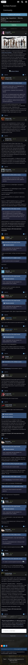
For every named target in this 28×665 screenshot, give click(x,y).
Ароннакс (8, 441)
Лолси (7, 295)
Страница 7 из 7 (14, 28)
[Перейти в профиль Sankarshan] (2, 139)
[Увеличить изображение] (14, 42)
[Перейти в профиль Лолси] (2, 296)
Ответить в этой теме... (10, 631)
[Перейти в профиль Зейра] (2, 501)
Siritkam (7, 237)
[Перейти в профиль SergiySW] (2, 32)
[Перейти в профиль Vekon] (2, 375)
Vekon (7, 375)
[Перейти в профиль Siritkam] (2, 237)
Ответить (14, 25)
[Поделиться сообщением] (25, 33)
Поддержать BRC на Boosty (14, 14)
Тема (4, 659)
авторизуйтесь (19, 624)
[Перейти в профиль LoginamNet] (2, 318)
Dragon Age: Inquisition (6, 52)
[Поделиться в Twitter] (4, 646)
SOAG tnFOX (8, 405)
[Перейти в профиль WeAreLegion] (2, 329)
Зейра (7, 501)
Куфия (7, 356)
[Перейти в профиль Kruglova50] (2, 394)
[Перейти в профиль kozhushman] (2, 574)
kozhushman (8, 573)
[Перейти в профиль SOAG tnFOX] (2, 405)
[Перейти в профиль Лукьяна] (2, 271)
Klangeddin (8, 169)
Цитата (6, 74)
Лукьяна (7, 271)
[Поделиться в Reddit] (2, 646)
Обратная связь (13, 660)
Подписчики (13, 635)
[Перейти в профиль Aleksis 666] (2, 78)
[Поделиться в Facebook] (6, 646)
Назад (4, 28)
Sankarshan (8, 139)
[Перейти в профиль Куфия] (2, 357)
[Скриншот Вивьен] (14, 71)
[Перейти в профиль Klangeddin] (2, 170)
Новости (18, 21)
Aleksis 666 (8, 78)
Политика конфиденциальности (16, 659)
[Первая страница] (2, 29)
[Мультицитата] (2, 75)
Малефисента (7, 368)
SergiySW (6, 21)
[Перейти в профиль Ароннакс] (2, 442)
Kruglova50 (8, 394)
